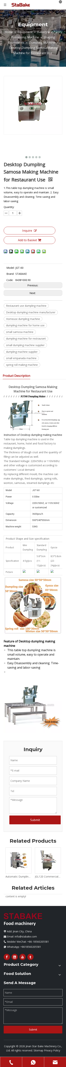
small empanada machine (21, 358)
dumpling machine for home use (25, 325)
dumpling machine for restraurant (26, 338)
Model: (10, 267)
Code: (9, 280)
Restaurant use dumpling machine (26, 305)
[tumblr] (30, 957)
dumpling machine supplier (22, 351)
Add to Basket (27, 240)
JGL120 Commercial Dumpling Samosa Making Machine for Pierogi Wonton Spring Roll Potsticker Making (47, 876)
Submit (35, 820)
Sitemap (38, 1050)
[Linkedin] (15, 957)
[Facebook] (7, 957)
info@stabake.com (26, 936)
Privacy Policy (52, 1050)
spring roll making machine (22, 364)
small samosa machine (19, 332)
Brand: (10, 274)
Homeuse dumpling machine (23, 319)
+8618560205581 (30, 947)
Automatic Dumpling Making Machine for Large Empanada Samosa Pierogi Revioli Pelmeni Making (18, 876)
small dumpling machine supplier (25, 345)
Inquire (27, 231)
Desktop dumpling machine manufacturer (30, 312)
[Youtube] (22, 957)
